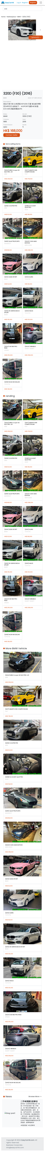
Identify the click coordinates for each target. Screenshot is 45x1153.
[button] (22, 30)
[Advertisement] (22, 65)
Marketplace (11, 17)
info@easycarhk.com (15, 1147)
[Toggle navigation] (41, 3)
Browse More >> (35, 1096)
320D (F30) (26, 17)
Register (33, 3)
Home (3, 17)
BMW (19, 17)
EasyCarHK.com (27, 1140)
